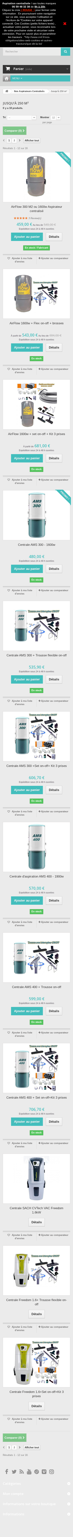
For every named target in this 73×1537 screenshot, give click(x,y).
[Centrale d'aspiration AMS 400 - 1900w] (36, 847)
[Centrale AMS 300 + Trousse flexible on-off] (36, 626)
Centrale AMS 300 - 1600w (36, 545)
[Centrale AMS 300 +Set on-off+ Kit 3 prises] (36, 736)
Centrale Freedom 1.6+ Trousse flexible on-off (36, 1302)
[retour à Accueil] (6, 91)
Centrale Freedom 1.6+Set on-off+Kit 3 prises (37, 1394)
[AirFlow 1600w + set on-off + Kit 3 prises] (36, 404)
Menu (15, 78)
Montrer (44, 117)
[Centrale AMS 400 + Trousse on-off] (36, 957)
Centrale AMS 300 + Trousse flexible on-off (37, 655)
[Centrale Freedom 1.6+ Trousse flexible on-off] (36, 1270)
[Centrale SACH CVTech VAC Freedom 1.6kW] (36, 1178)
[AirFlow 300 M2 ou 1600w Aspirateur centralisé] (36, 177)
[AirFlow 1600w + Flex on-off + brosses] (36, 294)
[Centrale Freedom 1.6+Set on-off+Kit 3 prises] (36, 1362)
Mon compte (13, 1493)
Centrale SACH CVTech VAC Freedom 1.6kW (36, 1210)
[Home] (6, 78)
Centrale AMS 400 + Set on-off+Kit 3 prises (36, 1097)
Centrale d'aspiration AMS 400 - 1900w (37, 876)
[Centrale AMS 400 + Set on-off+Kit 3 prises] (36, 1068)
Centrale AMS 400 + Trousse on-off (36, 987)
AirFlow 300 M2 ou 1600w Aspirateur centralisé (36, 209)
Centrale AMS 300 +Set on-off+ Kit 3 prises (36, 766)
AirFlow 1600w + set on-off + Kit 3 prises (36, 434)
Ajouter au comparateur (54, 258)
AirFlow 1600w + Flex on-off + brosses (37, 323)
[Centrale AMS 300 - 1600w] (36, 515)
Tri (4, 117)
